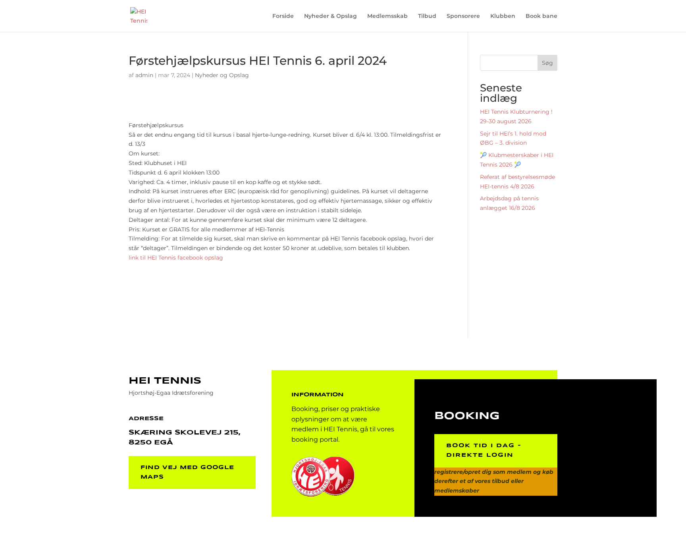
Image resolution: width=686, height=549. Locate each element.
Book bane (541, 16)
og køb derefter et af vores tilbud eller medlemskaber (493, 481)
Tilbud (427, 16)
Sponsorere (463, 16)
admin (144, 75)
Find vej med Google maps (187, 472)
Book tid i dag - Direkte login (484, 450)
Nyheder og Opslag (222, 75)
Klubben (502, 16)
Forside (283, 16)
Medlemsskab (387, 16)
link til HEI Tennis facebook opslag (176, 257)
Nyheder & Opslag (330, 16)
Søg (547, 62)
